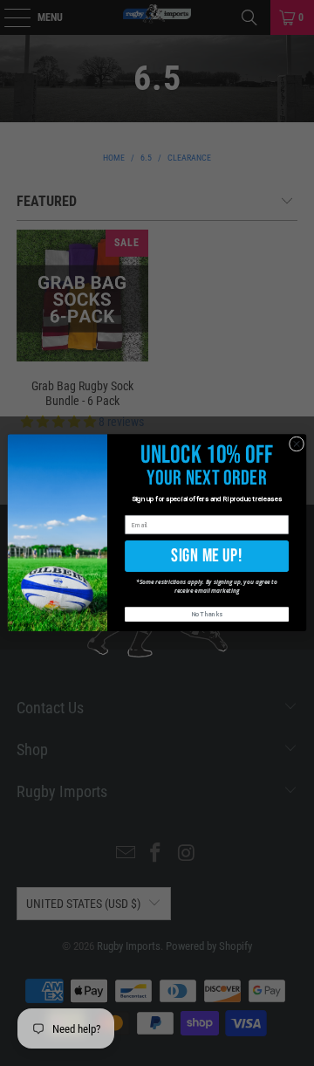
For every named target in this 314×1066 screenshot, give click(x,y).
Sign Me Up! (206, 556)
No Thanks (207, 615)
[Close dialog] (296, 443)
